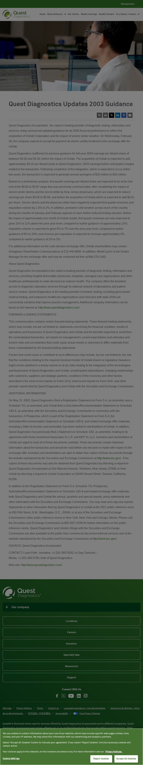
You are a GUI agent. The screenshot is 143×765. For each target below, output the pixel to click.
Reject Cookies (101, 759)
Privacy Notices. (113, 752)
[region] (71, 746)
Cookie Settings (11, 758)
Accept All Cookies (126, 759)
